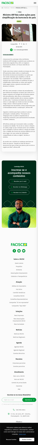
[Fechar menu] (35, 3)
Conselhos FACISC (19, 296)
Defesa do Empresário (19, 286)
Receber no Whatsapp (20, 187)
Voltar (20, 12)
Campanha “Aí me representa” (19, 302)
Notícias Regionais (19, 337)
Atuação (19, 282)
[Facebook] (14, 250)
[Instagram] (19, 250)
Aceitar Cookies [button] (27, 439)
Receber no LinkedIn (20, 192)
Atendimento (19, 372)
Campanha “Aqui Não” (19, 306)
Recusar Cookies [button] (11, 439)
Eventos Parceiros (19, 353)
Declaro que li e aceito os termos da (18, 404)
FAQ (19, 389)
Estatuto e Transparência (19, 276)
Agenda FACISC (19, 347)
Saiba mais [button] (22, 434)
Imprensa (19, 386)
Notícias (6, 8)
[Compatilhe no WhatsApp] (26, 44)
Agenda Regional (19, 350)
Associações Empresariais (19, 273)
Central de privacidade (19, 382)
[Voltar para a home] (2, 7)
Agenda (19, 343)
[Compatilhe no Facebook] (19, 44)
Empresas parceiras (19, 363)
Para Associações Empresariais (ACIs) (19, 320)
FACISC (12, 8)
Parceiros (19, 359)
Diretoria (19, 270)
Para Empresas (19, 315)
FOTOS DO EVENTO (8, 54)
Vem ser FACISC (19, 379)
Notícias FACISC (19, 334)
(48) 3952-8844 (20, 410)
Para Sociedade (19, 324)
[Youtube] (23, 250)
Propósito (19, 266)
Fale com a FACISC (19, 376)
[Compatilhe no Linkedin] (24, 44)
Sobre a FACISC (19, 259)
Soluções (19, 311)
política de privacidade (27, 404)
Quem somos (19, 263)
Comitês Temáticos (19, 292)
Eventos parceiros (19, 366)
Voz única (19, 289)
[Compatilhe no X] (22, 44)
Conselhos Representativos (19, 299)
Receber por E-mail (20, 181)
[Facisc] (7, 3)
